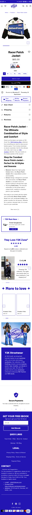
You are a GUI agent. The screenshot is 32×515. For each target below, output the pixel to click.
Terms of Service (21, 457)
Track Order (8, 439)
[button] (4, 42)
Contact (25, 439)
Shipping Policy (10, 457)
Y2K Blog (19, 443)
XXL (19, 73)
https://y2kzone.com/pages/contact (15, 486)
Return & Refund (20, 452)
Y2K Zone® (18, 507)
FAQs (14, 439)
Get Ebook (15, 428)
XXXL (25, 73)
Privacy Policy (11, 452)
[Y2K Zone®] (14, 6)
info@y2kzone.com (16, 482)
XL (15, 73)
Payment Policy (15, 461)
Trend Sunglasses (15, 222)
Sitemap (12, 443)
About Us (19, 439)
